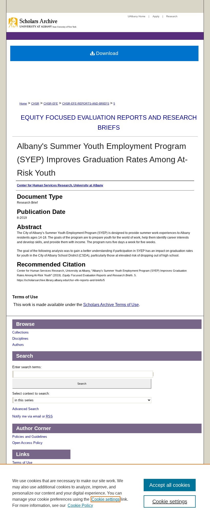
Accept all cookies (169, 485)
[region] (105, 493)
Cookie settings (105, 499)
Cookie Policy (80, 505)
